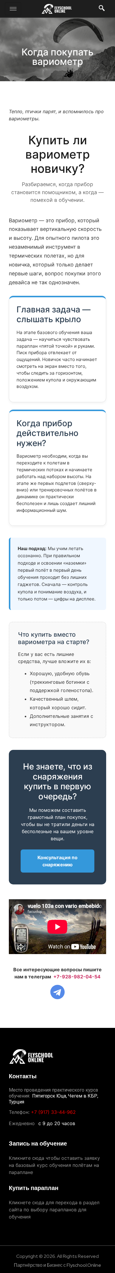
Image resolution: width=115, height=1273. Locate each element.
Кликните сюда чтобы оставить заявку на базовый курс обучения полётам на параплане (54, 1165)
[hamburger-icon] (13, 8)
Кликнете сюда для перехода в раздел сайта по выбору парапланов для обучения (54, 1209)
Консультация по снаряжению (57, 861)
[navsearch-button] (102, 8)
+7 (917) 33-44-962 (53, 1112)
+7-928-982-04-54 (77, 977)
